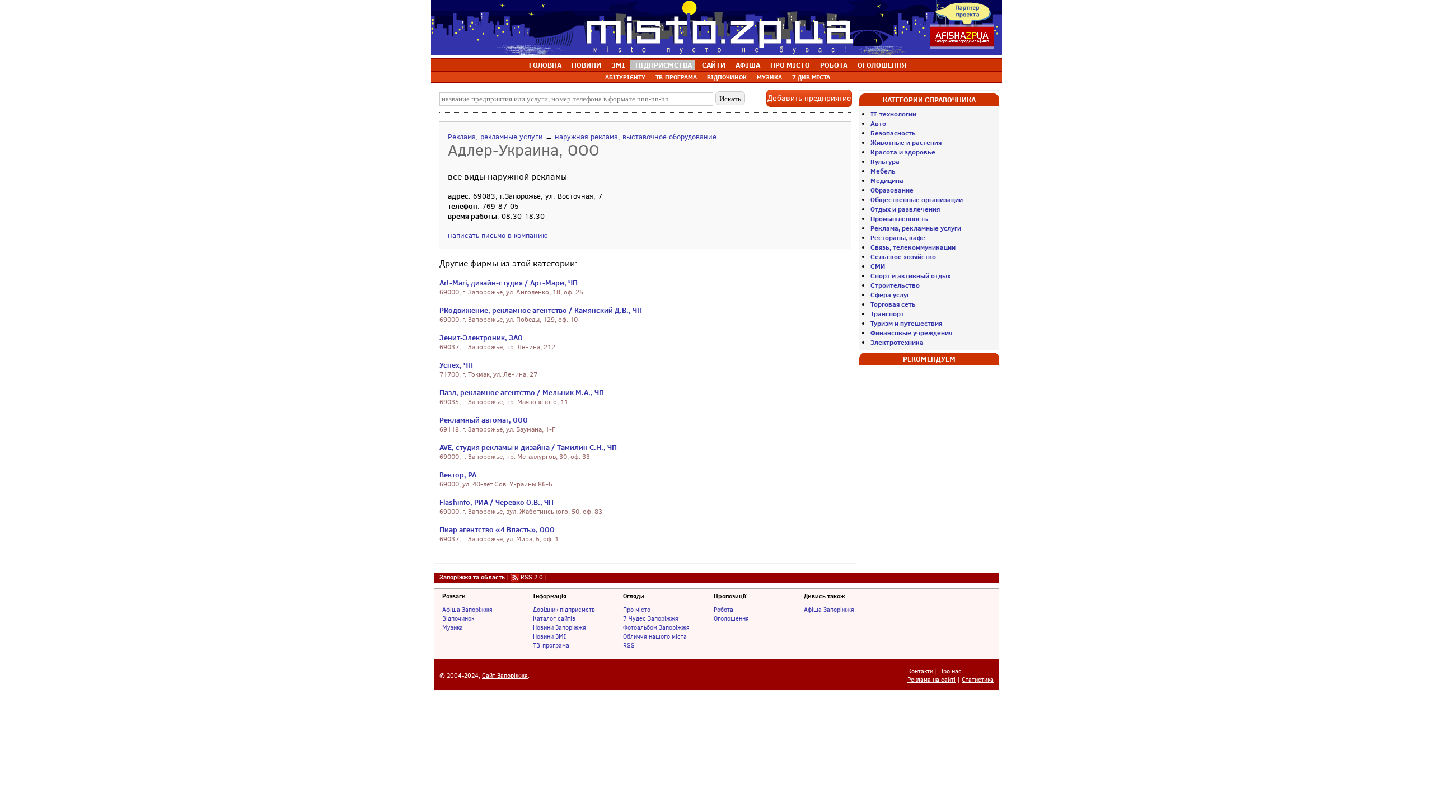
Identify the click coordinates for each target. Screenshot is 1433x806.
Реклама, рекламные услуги (495, 137)
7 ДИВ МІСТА (811, 77)
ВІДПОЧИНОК (727, 77)
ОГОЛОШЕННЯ (882, 65)
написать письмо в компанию (498, 235)
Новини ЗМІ (549, 636)
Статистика (978, 680)
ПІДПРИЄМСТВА (663, 65)
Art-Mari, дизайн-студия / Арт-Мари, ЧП (508, 283)
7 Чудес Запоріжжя (650, 618)
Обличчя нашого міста (655, 636)
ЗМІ (618, 65)
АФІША (748, 65)
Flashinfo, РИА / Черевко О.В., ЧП (496, 502)
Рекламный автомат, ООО (483, 420)
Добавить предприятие (809, 98)
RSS (629, 645)
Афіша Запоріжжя (467, 609)
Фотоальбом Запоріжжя (656, 627)
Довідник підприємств (564, 609)
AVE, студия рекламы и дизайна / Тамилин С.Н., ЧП (528, 447)
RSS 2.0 (532, 577)
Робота (723, 609)
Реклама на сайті (931, 680)
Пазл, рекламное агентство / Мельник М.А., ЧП (521, 392)
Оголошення (731, 618)
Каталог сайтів (554, 618)
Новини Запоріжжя (559, 627)
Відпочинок (458, 618)
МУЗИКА (769, 77)
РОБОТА (833, 65)
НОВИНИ (586, 65)
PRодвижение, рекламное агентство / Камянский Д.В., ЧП (540, 310)
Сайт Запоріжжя (505, 676)
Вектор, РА (457, 475)
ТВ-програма (551, 645)
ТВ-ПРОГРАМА (676, 77)
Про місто (636, 609)
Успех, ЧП (456, 365)
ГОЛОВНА (545, 65)
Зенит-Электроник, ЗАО (481, 337)
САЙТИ (713, 65)
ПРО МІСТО (790, 65)
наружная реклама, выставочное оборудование (635, 137)
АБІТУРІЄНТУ (625, 77)
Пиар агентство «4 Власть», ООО (497, 529)
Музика (452, 627)
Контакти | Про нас (934, 671)
